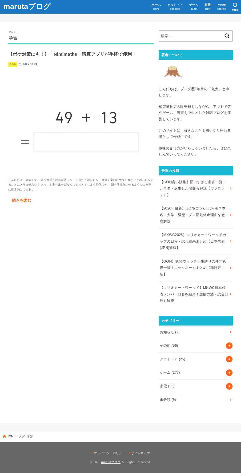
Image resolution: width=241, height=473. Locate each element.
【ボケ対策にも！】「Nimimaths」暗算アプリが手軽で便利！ (72, 54)
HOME (11, 436)
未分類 (168, 400)
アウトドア (172, 359)
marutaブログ (27, 6)
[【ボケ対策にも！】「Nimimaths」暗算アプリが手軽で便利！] (81, 170)
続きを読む (21, 200)
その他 (169, 345)
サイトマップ (140, 453)
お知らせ (170, 332)
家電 (167, 386)
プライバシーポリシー (109, 453)
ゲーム (170, 372)
